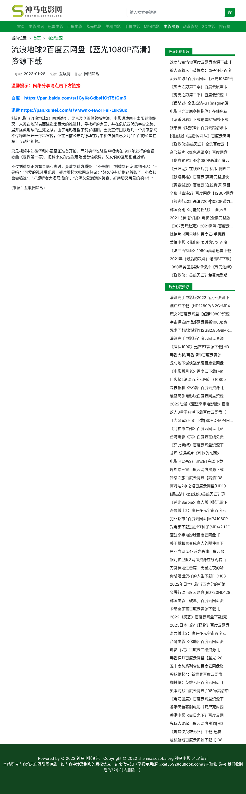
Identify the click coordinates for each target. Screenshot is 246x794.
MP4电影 (152, 26)
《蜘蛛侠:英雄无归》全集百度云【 (199, 144)
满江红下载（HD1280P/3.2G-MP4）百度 (205, 305)
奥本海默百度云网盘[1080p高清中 (199, 690)
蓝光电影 (94, 26)
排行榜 (224, 26)
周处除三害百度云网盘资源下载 (197, 469)
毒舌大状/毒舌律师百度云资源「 (197, 354)
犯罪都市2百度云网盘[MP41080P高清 (202, 518)
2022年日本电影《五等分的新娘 (198, 584)
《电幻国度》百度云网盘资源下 (197, 698)
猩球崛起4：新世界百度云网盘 (196, 674)
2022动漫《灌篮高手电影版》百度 (199, 404)
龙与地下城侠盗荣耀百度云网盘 (197, 363)
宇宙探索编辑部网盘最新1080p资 (198, 322)
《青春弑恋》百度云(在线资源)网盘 (200, 185)
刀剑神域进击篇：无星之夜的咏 (197, 567)
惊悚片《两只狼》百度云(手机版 (197, 234)
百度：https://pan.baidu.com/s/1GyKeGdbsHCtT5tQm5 (68, 97)
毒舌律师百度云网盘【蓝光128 (196, 657)
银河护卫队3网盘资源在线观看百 (198, 559)
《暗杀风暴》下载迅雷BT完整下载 (199, 119)
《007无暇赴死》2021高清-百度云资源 (203, 226)
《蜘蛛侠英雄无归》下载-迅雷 (195, 731)
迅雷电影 (55, 26)
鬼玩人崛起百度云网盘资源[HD (196, 723)
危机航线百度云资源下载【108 (196, 739)
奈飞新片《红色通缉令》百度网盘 (199, 152)
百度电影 (74, 26)
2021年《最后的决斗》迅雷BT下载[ (200, 258)
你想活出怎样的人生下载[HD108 (198, 576)
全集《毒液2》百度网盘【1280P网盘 (202, 193)
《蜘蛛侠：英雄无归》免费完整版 (199, 275)
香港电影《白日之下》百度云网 (197, 715)
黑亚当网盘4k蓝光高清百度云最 (197, 551)
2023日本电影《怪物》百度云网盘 (199, 625)
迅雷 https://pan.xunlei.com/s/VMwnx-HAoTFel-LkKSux (69, 110)
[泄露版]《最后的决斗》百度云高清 (200, 135)
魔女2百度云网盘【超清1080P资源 (200, 313)
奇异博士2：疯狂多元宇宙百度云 (198, 510)
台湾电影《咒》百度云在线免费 (197, 436)
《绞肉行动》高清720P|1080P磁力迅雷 (204, 201)
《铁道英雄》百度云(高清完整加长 (199, 176)
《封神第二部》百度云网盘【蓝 (197, 428)
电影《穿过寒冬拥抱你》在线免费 (199, 111)
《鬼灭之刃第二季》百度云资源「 (199, 95)
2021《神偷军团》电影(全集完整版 (200, 217)
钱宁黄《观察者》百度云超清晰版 (199, 127)
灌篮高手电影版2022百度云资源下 (199, 297)
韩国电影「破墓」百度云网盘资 (197, 600)
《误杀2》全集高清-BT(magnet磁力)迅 (204, 103)
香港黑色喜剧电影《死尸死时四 (197, 707)
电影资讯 (36, 26)
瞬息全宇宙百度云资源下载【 (195, 608)
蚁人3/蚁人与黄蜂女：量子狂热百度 (200, 70)
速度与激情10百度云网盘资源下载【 (201, 62)
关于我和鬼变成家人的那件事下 (197, 543)
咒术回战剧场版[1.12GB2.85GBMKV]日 (203, 330)
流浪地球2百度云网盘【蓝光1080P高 (202, 78)
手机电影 (132, 26)
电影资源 (55, 38)
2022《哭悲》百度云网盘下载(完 (198, 617)
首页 (21, 26)
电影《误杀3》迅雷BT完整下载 (196, 461)
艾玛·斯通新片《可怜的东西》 (195, 453)
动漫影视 (190, 26)
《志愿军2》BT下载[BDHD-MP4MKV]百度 (207, 420)
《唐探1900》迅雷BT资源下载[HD (199, 346)
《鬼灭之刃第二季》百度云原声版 (199, 86)
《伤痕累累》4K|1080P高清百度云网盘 (203, 160)
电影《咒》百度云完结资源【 (195, 649)
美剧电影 (113, 26)
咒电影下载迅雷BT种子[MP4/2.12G (200, 526)
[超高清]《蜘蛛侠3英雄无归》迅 (197, 494)
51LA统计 (199, 758)
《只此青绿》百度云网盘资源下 (197, 445)
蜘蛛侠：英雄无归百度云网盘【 (197, 682)
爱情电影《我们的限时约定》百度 (199, 242)
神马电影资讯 (88, 758)
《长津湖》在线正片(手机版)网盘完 (200, 168)
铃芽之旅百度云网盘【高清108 (196, 477)
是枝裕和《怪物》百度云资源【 (197, 387)
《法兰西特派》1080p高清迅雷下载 (200, 250)
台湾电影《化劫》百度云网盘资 (197, 641)
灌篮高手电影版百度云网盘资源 (197, 338)
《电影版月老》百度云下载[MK (196, 371)
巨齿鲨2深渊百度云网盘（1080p (198, 379)
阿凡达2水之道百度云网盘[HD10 (198, 485)
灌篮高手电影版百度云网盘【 (195, 535)
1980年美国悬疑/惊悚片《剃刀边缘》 (202, 267)
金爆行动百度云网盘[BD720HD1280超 (203, 592)
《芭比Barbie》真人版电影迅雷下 (199, 502)
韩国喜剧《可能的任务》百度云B (198, 209)
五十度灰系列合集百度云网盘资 (197, 666)
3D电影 (208, 26)
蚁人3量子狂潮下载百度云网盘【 (198, 412)
